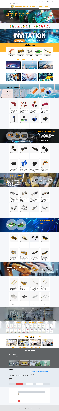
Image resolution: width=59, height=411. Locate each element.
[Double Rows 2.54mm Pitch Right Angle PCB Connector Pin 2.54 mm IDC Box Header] (34, 252)
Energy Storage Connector (41, 370)
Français (19, 406)
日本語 (36, 406)
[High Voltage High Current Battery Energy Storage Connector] (34, 104)
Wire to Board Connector (35, 372)
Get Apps (49, 1)
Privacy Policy (39, 408)
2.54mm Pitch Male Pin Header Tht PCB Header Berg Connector (14, 243)
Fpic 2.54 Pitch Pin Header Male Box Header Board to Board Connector (44, 258)
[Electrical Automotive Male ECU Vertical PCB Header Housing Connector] (14, 163)
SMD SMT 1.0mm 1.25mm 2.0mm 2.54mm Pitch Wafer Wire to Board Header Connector (23, 258)
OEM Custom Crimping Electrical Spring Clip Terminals (24, 288)
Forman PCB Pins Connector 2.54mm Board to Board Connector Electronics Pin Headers (24, 243)
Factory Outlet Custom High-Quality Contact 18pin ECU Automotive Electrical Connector (14, 154)
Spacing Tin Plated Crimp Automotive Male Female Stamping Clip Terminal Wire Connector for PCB (45, 288)
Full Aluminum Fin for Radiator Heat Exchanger (23, 302)
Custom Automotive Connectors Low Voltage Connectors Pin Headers (34, 154)
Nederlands (30, 406)
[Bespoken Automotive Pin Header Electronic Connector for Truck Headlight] (45, 149)
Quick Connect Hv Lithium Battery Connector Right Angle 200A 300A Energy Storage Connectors (13, 110)
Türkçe (41, 406)
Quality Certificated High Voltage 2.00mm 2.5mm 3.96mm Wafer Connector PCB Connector (13, 258)
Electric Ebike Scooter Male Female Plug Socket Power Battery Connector (45, 124)
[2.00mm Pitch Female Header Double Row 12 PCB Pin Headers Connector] (34, 238)
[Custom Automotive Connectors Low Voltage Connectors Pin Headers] (34, 149)
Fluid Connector (32, 371)
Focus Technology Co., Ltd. (25, 408)
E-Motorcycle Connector (41, 371)
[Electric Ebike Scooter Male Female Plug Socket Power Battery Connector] (45, 118)
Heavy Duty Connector (36, 371)
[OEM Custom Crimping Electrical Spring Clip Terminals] (24, 282)
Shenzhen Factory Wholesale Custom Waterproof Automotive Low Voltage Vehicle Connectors (24, 169)
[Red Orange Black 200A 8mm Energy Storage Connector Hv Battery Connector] (45, 104)
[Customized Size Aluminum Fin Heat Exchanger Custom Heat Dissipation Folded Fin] (14, 296)
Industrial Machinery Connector (41, 372)
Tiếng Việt (44, 406)
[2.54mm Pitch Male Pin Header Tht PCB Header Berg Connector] (14, 238)
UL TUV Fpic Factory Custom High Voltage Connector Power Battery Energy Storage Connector (24, 110)
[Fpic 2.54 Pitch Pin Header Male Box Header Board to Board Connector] (45, 252)
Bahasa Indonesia (47, 406)
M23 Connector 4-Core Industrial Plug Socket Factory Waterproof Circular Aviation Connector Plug (45, 199)
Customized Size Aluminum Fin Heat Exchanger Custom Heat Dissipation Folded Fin (13, 302)
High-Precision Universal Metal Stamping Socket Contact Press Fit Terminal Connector (14, 288)
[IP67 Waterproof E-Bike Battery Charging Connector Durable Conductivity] (24, 118)
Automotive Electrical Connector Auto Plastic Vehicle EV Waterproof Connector (45, 169)
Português (17, 406)
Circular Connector (47, 370)
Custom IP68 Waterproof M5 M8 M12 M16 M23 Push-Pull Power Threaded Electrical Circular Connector (24, 199)
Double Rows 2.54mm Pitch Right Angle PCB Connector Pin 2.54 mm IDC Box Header (34, 258)
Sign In (36, 1)
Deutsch (27, 406)
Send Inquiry (44, 3)
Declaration (37, 408)
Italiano (25, 406)
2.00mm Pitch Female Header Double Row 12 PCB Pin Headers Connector (34, 243)
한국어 (34, 406)
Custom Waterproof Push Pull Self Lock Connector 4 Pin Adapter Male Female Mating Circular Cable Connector (14, 213)
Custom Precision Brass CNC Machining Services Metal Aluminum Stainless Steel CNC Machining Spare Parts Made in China (45, 302)
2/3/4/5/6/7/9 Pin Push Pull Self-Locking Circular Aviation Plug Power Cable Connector (24, 213)
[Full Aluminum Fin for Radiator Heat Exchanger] (24, 296)
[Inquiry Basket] (46, 1)
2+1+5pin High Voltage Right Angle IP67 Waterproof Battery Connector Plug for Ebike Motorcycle (14, 124)
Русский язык (22, 406)
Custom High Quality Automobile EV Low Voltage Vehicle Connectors (24, 154)
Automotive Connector (36, 370)
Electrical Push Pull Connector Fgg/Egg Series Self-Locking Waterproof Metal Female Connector (45, 213)
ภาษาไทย (39, 406)
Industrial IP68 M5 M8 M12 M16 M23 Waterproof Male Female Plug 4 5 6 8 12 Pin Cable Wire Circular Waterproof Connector (14, 199)
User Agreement (33, 408)
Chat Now (48, 3)
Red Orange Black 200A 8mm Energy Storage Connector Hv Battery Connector (45, 110)
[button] (29, 22)
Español (14, 406)
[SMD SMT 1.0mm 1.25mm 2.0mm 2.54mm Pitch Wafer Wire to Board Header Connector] (24, 252)
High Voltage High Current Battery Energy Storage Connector (34, 110)
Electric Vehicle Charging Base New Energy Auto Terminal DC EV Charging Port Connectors (34, 169)
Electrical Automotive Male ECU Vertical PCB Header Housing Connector (14, 169)
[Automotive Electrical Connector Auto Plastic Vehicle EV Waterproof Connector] (45, 163)
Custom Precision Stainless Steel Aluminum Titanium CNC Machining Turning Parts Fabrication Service (34, 302)
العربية (32, 406)
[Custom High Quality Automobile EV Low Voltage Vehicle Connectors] (24, 149)
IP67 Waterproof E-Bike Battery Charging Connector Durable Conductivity (24, 124)
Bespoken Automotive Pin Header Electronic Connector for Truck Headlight (45, 154)
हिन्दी (37, 406)
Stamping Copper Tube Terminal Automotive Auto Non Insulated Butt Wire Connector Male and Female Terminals (34, 288)
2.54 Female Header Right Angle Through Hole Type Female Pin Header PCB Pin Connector (45, 243)
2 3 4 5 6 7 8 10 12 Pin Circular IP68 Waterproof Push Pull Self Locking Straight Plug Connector (34, 213)
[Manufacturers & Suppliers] (9, 1)
